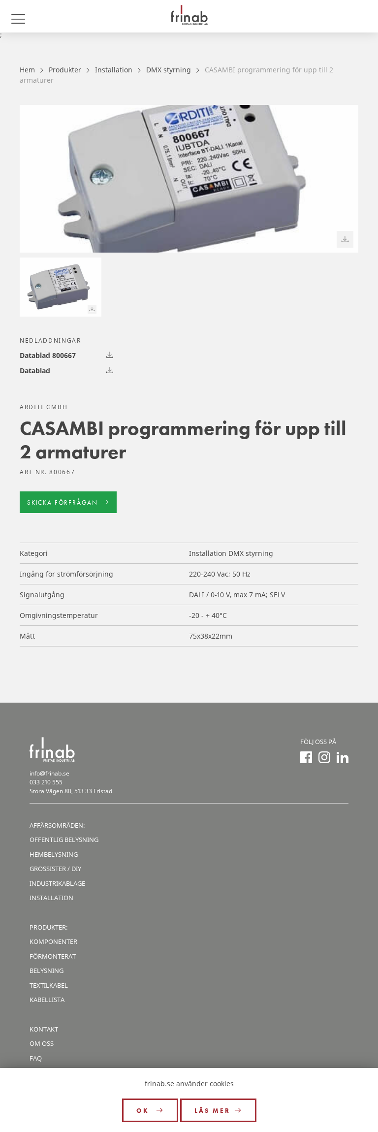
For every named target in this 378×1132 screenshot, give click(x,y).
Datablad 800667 (48, 355)
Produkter (65, 69)
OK (144, 1110)
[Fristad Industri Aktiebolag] (189, 16)
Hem (27, 69)
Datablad (35, 370)
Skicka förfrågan (62, 502)
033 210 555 (46, 782)
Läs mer (212, 1110)
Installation (113, 69)
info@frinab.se (49, 773)
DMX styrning (168, 69)
